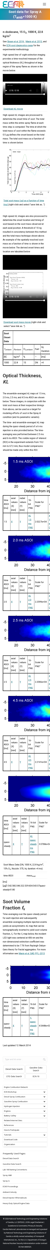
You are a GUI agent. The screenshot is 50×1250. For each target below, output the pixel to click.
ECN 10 (36, 1076)
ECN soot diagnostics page (19, 45)
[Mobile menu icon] (44, 4)
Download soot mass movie (17, 322)
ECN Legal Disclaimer (34, 1222)
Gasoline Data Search (36, 1069)
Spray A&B (7, 1175)
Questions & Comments (17, 1226)
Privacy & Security (35, 1226)
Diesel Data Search (14, 1069)
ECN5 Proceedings (10, 1186)
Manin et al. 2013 (34, 41)
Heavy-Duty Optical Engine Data (16, 1203)
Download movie (13, 109)
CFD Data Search (14, 1076)
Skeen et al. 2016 (15, 41)
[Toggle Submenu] (44, 1092)
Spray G (6, 1181)
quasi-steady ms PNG (33, 844)
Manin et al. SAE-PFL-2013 (32, 953)
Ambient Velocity (10, 1192)
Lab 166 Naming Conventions (15, 1169)
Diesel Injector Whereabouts (15, 1197)
